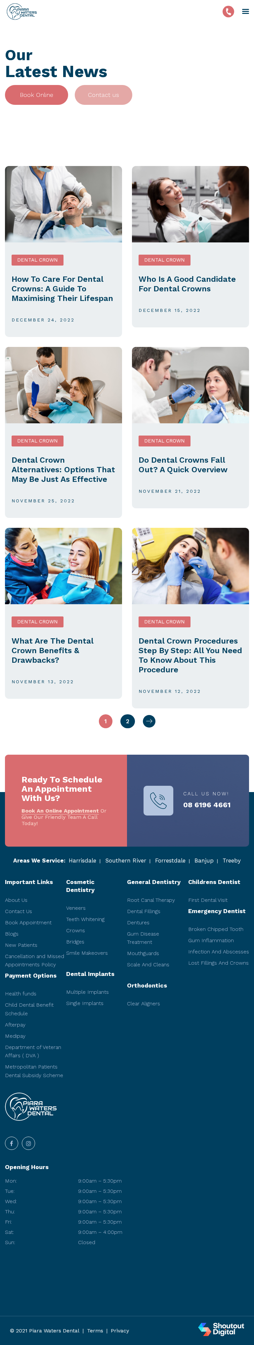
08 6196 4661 (207, 805)
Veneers (76, 908)
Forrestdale (170, 860)
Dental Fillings (143, 911)
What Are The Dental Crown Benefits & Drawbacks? (52, 650)
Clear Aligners (143, 1003)
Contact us (103, 94)
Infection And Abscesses (218, 951)
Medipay (15, 1036)
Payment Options (31, 975)
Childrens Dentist (214, 881)
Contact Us (18, 911)
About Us (16, 900)
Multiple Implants (87, 992)
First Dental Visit (208, 900)
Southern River (125, 860)
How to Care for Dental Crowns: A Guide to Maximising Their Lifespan (62, 288)
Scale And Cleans (148, 964)
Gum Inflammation (211, 940)
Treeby (232, 860)
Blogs (12, 934)
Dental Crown (37, 260)
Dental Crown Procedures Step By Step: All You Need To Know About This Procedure (190, 655)
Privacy (120, 1330)
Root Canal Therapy (151, 900)
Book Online (36, 94)
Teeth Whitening (85, 919)
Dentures (138, 922)
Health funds (20, 993)
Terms (95, 1330)
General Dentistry (154, 881)
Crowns (75, 930)
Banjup (204, 860)
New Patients (21, 945)
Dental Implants (90, 973)
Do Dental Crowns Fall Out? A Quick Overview (183, 464)
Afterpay (15, 1025)
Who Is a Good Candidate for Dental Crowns (187, 283)
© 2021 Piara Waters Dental (44, 1330)
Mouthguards (143, 953)
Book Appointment (28, 922)
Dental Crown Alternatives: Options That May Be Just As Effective (63, 469)
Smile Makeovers (87, 953)
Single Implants (85, 1003)
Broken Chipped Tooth (215, 929)
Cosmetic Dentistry (80, 885)
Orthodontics (147, 985)
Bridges (75, 942)
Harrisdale (82, 860)
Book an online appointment (60, 811)
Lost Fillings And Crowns (218, 963)
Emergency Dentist (217, 910)
